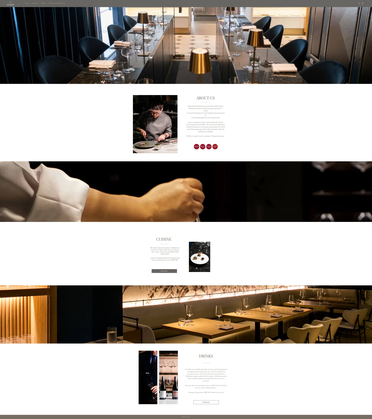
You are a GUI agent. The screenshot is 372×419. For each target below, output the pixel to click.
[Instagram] (362, 3)
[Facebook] (359, 3)
